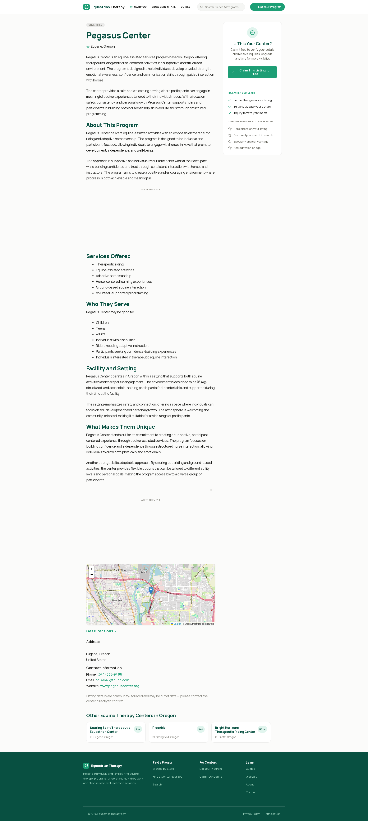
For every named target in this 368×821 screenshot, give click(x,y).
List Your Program (269, 7)
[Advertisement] (150, 221)
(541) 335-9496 (109, 674)
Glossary (251, 776)
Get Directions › (101, 631)
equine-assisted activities (142, 133)
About (250, 784)
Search (157, 784)
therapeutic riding (99, 63)
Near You (140, 6)
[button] (151, 591)
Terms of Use (272, 814)
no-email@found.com (112, 680)
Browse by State (164, 6)
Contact (251, 792)
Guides (186, 6)
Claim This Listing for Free (255, 72)
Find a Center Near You (167, 776)
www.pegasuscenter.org (119, 686)
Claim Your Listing (211, 776)
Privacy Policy (251, 814)
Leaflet (177, 623)
